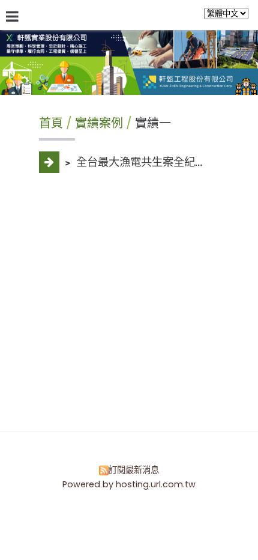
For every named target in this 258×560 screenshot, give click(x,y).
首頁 (51, 123)
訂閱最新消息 (134, 470)
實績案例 (100, 123)
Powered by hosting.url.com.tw (129, 484)
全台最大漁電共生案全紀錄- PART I (160, 161)
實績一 (151, 123)
